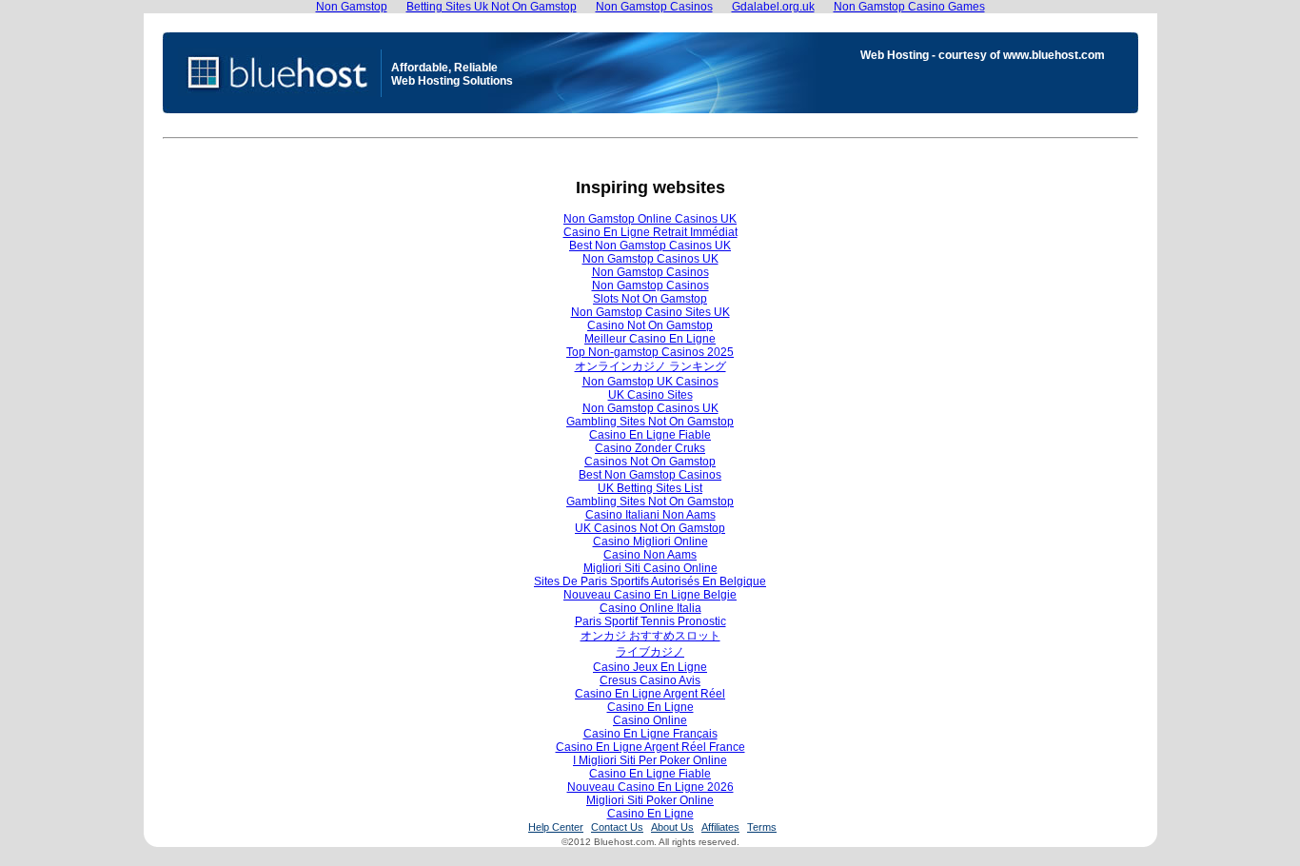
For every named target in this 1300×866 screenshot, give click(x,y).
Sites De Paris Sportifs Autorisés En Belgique (650, 581)
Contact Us (617, 827)
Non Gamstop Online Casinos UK (650, 219)
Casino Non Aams (650, 554)
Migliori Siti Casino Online (650, 568)
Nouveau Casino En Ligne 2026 (650, 787)
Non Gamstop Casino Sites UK (650, 312)
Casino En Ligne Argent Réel (650, 693)
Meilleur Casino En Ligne (650, 338)
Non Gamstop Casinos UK (650, 259)
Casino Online (650, 720)
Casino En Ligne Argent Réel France (650, 747)
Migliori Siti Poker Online (650, 800)
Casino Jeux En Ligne (650, 667)
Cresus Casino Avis (650, 680)
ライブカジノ (650, 652)
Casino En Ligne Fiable (650, 435)
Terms (762, 827)
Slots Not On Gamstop (650, 298)
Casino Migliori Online (650, 541)
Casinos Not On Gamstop (650, 461)
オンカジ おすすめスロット (650, 635)
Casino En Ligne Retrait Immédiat (650, 232)
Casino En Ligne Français (650, 733)
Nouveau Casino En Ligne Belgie (650, 594)
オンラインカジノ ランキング (650, 366)
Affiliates (720, 827)
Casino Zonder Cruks (650, 448)
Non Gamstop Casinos (650, 272)
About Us (672, 827)
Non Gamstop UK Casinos (650, 381)
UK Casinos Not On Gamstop (650, 528)
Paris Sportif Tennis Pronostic (650, 621)
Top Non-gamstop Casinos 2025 (650, 352)
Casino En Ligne (650, 707)
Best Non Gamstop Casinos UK (650, 245)
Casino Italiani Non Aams (650, 515)
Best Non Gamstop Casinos (650, 475)
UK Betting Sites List (650, 488)
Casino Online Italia (650, 608)
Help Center (555, 827)
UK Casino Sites (650, 395)
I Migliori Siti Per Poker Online (650, 760)
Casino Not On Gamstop (650, 325)
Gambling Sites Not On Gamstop (650, 421)
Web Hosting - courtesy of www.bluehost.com (982, 55)
